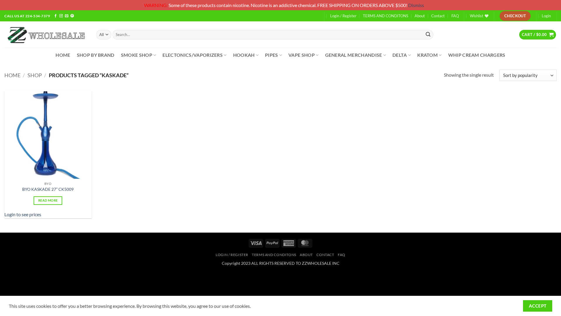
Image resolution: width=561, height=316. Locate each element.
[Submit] (428, 35)
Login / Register (343, 15)
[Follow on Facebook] (55, 16)
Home (12, 75)
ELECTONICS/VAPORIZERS (192, 55)
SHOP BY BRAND (96, 55)
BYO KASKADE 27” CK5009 (48, 189)
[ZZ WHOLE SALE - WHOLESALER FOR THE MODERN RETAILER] (45, 35)
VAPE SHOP (301, 55)
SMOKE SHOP (136, 55)
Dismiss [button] (416, 5)
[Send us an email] (66, 16)
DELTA (399, 55)
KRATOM (427, 55)
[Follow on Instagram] (61, 16)
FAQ (455, 15)
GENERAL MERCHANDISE (353, 55)
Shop (34, 75)
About (420, 15)
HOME (63, 55)
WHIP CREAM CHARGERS (476, 55)
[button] (537, 34)
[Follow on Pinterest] (72, 16)
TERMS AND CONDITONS (385, 15)
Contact (438, 15)
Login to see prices (22, 214)
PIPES (271, 55)
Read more (48, 200)
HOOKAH (244, 55)
